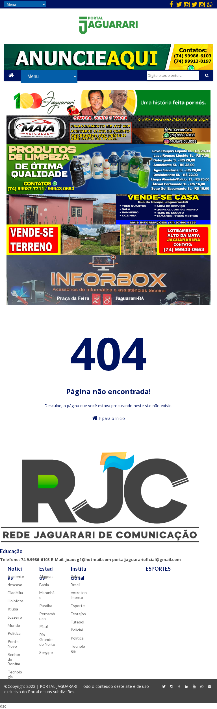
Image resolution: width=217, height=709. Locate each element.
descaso (15, 584)
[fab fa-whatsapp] (210, 4)
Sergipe (46, 652)
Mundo (14, 625)
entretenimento (79, 595)
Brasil (75, 584)
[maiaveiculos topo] (108, 142)
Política (14, 633)
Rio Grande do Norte (47, 639)
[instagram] (187, 4)
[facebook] (171, 4)
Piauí (43, 626)
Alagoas (46, 576)
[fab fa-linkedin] (187, 687)
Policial (77, 629)
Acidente (16, 576)
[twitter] (179, 4)
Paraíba (45, 605)
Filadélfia (15, 592)
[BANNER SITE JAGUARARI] (108, 114)
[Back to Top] (210, 687)
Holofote (15, 600)
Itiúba (13, 609)
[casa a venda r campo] (108, 223)
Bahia (44, 584)
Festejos (78, 613)
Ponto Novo (13, 644)
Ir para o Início (111, 418)
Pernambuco (47, 616)
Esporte (78, 605)
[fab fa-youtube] (194, 687)
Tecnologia (15, 674)
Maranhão (47, 595)
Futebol (77, 621)
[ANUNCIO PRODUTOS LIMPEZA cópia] (108, 192)
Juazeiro (15, 617)
